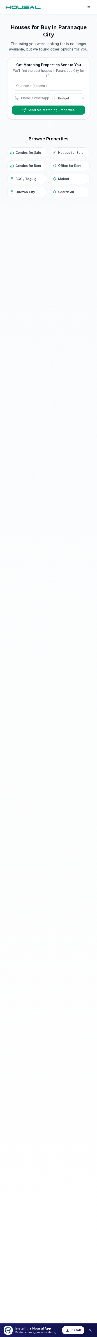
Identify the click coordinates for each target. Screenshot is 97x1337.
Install (76, 1330)
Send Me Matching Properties (51, 110)
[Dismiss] (90, 1330)
